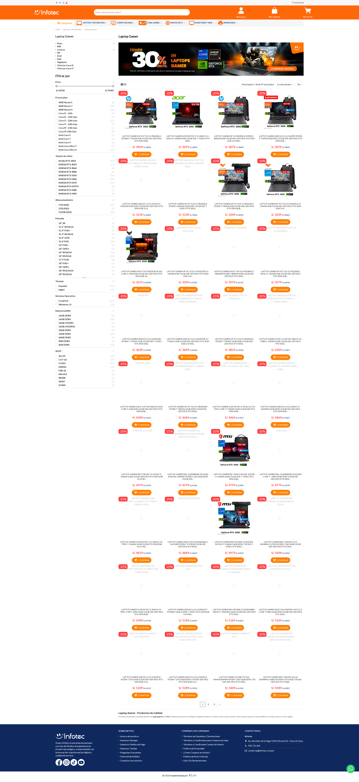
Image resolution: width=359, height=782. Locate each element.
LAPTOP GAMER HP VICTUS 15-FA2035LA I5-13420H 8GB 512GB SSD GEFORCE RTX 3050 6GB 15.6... (280, 206)
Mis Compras (274, 17)
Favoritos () (299, 3)
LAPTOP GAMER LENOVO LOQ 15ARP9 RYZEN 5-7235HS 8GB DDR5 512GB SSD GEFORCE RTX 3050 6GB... (280, 138)
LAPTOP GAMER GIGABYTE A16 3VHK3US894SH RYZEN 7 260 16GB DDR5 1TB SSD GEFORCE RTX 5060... (234, 679)
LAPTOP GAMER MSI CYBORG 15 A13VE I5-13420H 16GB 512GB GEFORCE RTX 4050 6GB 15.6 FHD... (142, 476)
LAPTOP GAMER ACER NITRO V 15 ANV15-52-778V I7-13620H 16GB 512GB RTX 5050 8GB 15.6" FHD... (141, 544)
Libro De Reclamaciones (195, 760)
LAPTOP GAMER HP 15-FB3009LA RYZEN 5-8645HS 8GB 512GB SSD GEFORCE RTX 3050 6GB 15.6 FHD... (234, 138)
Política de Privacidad (193, 748)
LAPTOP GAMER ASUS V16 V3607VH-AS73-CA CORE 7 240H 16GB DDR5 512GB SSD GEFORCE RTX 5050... (280, 611)
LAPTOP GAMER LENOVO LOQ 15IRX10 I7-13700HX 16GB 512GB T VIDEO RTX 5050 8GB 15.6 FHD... (188, 611)
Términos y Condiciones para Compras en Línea (205, 740)
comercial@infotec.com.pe (261, 750)
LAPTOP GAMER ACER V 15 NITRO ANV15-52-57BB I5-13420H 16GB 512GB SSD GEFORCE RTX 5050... (280, 341)
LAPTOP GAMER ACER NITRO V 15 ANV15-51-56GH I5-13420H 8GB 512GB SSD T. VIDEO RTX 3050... (188, 138)
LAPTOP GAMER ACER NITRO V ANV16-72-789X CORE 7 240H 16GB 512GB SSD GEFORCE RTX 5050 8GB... (141, 611)
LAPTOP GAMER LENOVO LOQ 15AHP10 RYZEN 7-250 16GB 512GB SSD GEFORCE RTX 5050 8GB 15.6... (142, 679)
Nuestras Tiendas (128, 748)
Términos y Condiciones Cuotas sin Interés (203, 744)
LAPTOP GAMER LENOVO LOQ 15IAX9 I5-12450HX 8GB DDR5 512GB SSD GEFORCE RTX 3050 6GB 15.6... (141, 206)
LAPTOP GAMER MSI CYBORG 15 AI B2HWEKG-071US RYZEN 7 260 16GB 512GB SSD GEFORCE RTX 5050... (280, 544)
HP (58, 52)
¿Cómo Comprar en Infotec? (196, 752)
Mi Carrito (307, 17)
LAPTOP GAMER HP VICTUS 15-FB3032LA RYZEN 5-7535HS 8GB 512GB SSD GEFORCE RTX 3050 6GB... (142, 138)
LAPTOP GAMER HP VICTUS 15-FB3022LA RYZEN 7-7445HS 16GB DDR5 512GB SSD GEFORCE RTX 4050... (234, 341)
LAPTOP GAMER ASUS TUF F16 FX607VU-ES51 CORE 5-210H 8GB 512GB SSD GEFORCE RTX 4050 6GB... (141, 409)
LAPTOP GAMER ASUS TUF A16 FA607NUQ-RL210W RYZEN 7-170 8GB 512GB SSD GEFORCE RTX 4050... (188, 544)
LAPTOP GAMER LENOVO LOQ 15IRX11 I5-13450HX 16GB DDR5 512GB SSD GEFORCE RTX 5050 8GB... (280, 409)
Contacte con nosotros (131, 760)
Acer (59, 55)
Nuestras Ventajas (129, 740)
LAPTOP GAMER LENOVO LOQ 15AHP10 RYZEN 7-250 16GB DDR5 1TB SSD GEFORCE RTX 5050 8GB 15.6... (188, 679)
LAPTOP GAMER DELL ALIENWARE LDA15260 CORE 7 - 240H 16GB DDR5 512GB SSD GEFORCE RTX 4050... (280, 476)
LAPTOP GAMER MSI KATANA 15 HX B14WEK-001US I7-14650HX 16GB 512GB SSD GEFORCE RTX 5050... (234, 611)
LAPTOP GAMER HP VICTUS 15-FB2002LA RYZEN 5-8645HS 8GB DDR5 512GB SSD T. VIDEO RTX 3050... (188, 206)
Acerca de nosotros (129, 736)
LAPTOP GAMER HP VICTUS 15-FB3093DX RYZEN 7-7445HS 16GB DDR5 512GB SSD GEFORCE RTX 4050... (187, 409)
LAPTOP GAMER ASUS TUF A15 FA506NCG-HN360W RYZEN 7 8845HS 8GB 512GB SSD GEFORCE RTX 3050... (234, 273)
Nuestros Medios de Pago (132, 744)
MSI (59, 46)
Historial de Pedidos (130, 756)
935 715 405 (254, 745)
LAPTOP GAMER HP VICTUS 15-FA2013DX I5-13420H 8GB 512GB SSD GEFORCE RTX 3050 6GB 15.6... (188, 273)
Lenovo (61, 49)
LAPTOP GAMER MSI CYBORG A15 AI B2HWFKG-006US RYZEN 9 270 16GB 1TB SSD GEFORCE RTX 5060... (280, 679)
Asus (59, 43)
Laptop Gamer (64, 36)
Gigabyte (62, 62)
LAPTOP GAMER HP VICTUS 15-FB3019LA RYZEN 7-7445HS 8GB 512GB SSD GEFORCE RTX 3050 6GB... (234, 206)
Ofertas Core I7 (65, 68)
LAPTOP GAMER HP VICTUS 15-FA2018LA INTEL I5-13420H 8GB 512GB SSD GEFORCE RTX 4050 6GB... (280, 273)
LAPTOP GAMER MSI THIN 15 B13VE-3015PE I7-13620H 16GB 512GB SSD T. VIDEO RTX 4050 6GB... (234, 476)
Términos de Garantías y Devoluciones (201, 736)
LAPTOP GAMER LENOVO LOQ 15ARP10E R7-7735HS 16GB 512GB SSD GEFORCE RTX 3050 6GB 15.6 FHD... (188, 341)
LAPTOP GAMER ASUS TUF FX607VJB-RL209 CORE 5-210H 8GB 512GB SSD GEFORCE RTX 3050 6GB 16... (141, 273)
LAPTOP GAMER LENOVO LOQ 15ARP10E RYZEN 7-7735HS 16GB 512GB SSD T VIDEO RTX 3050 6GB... (142, 341)
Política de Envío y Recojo (195, 756)
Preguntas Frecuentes (130, 752)
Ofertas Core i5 (65, 65)
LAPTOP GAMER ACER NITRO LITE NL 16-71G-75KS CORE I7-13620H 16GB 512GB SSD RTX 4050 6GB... (234, 409)
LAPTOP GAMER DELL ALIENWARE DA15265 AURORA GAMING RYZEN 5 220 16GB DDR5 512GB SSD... (188, 476)
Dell (59, 59)
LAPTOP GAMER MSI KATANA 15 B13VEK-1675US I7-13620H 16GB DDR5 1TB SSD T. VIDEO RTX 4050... (234, 544)
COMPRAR (143, 154)
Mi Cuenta (241, 17)
